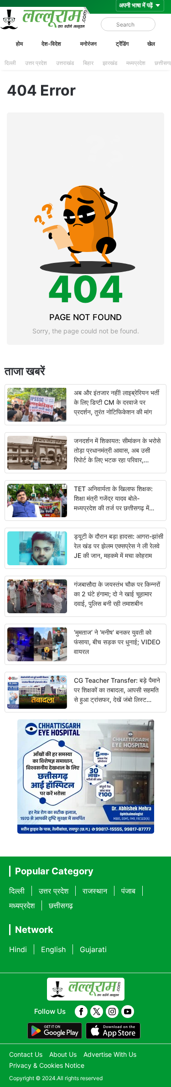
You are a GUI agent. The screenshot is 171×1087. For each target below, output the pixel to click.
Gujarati (93, 949)
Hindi (18, 949)
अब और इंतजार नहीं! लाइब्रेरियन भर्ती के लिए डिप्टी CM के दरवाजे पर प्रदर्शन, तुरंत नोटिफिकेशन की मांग (116, 402)
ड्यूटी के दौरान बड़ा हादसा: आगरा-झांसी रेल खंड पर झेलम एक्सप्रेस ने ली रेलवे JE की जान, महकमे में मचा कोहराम (118, 545)
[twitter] (96, 1011)
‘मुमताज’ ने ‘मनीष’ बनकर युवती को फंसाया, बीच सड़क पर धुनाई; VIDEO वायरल (117, 641)
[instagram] (112, 1011)
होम (19, 43)
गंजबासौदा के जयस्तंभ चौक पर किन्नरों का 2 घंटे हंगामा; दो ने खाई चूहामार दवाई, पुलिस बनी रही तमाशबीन (117, 593)
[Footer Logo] (85, 989)
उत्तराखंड (65, 62)
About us (63, 1054)
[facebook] (81, 1011)
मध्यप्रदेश (135, 62)
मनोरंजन (88, 43)
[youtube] (127, 1011)
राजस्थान (95, 890)
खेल (151, 43)
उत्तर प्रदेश (36, 62)
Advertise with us (109, 1054)
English (53, 949)
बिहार (88, 62)
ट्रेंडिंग (122, 43)
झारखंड (110, 62)
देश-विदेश (51, 43)
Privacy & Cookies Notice (46, 1065)
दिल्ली (10, 62)
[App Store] (113, 1031)
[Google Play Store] (54, 1031)
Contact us (25, 1054)
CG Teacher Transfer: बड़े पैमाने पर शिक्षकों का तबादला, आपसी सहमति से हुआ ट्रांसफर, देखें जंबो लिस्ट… (117, 689)
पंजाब (128, 890)
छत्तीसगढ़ (61, 905)
